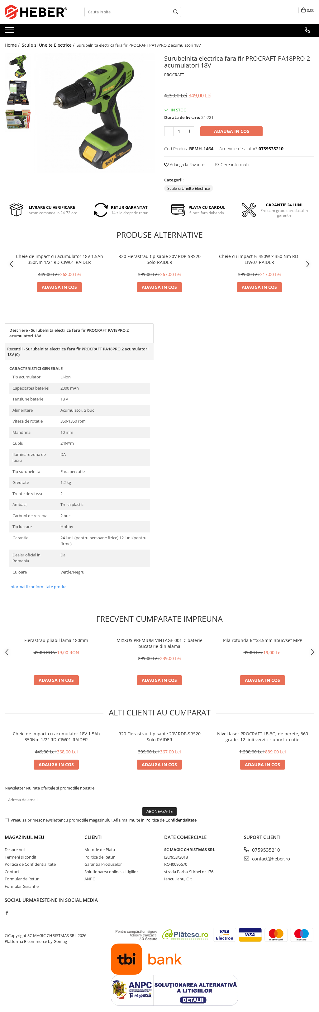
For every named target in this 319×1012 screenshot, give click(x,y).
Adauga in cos (231, 131)
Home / (13, 45)
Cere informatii (234, 164)
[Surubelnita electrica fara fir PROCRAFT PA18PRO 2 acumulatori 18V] (94, 113)
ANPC (89, 879)
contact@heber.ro (270, 858)
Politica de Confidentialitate (171, 820)
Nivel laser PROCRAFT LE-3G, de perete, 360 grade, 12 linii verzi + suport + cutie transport (262, 737)
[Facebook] (7, 913)
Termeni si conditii (21, 857)
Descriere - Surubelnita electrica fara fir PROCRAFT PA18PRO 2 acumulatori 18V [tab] (69, 333)
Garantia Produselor (103, 864)
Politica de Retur (99, 857)
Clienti (93, 837)
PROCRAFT (174, 74)
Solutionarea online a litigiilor (111, 871)
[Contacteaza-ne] (307, 30)
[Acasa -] (36, 12)
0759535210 (265, 850)
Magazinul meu (24, 837)
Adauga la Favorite (187, 164)
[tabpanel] (94, 113)
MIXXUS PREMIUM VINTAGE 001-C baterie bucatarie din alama (159, 643)
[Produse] (10, 31)
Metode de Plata (99, 849)
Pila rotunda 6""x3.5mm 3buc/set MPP (262, 640)
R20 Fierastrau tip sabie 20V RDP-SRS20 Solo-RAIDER (159, 259)
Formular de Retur (22, 879)
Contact (12, 871)
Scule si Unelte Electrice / (49, 45)
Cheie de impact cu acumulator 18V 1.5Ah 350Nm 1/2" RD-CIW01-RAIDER (59, 259)
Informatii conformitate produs (38, 586)
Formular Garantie (22, 886)
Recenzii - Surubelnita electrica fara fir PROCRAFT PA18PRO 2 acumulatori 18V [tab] (78, 352)
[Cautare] (175, 12)
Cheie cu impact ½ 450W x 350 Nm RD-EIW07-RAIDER (259, 259)
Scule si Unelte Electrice (188, 188)
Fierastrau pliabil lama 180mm (56, 640)
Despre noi (15, 849)
